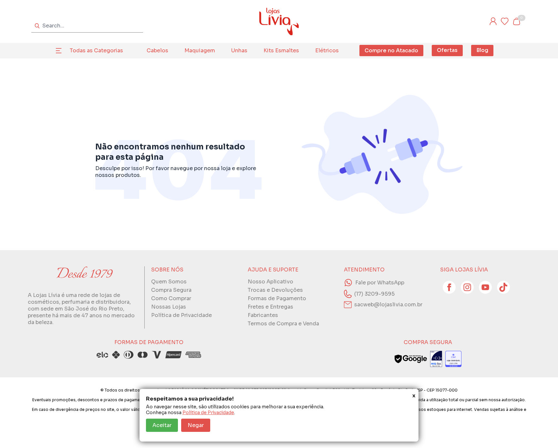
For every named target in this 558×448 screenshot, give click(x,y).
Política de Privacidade (208, 412)
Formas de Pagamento (277, 298)
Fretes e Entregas (270, 306)
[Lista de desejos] (505, 21)
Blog (482, 50)
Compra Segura (171, 290)
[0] (516, 21)
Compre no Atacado (391, 50)
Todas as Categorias (96, 50)
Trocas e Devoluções (275, 290)
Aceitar (161, 425)
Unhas (239, 50)
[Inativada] (436, 359)
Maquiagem (199, 50)
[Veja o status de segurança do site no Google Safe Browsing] (411, 359)
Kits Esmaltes (281, 50)
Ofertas (447, 50)
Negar (196, 425)
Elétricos (327, 50)
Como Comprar (171, 298)
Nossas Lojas (168, 306)
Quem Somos (169, 281)
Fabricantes (263, 315)
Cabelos (157, 50)
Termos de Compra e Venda (283, 323)
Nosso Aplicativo (270, 281)
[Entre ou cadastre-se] (493, 21)
